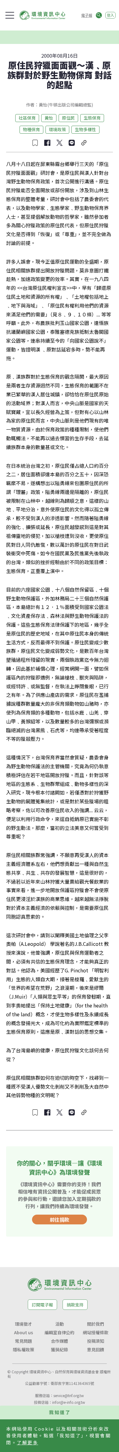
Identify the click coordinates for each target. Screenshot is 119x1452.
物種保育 (31, 129)
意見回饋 (95, 1349)
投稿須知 (95, 1341)
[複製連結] (84, 143)
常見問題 (23, 1341)
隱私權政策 (23, 1349)
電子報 (86, 15)
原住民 (68, 118)
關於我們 (95, 1324)
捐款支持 (75, 1305)
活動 (59, 1324)
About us (23, 1332)
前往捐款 (59, 1219)
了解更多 (27, 1442)
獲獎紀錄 (59, 1349)
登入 (110, 15)
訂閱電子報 (42, 1305)
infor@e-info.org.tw (68, 1402)
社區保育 (27, 118)
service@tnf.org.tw (68, 1395)
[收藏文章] (35, 143)
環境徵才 (23, 1324)
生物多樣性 (85, 129)
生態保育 (92, 118)
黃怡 (49, 118)
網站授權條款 (95, 1332)
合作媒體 (59, 1341)
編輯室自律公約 (59, 1332)
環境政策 (57, 129)
